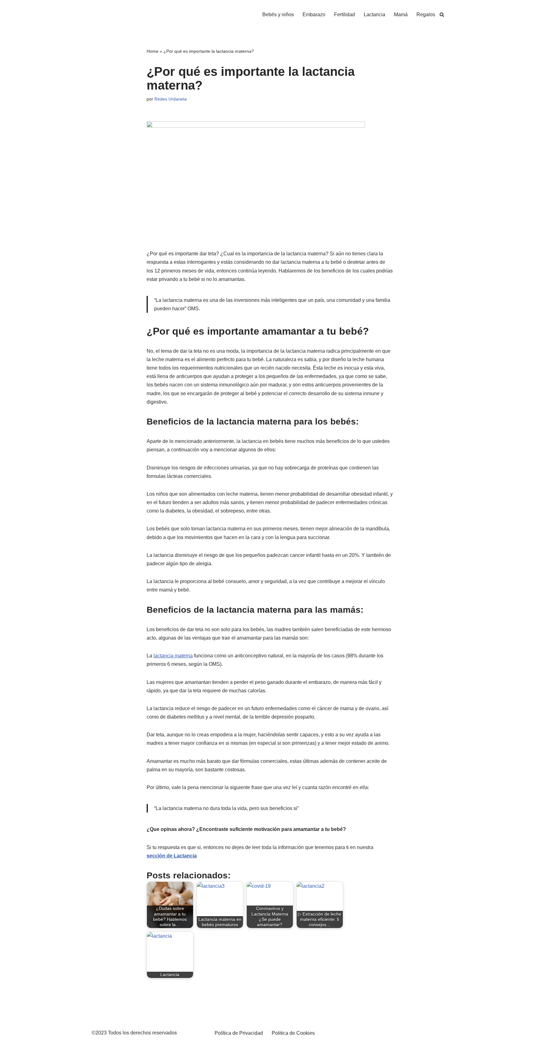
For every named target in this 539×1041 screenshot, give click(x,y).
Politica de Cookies (293, 1033)
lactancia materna (173, 655)
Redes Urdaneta (170, 98)
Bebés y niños (278, 14)
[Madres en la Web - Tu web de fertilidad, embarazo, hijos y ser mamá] (133, 14)
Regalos (425, 14)
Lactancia (374, 14)
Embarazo (314, 14)
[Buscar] (441, 14)
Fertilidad (344, 14)
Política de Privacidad (239, 1033)
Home (152, 51)
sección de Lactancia (172, 855)
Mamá (401, 14)
